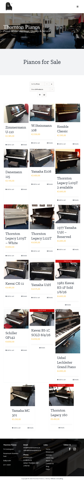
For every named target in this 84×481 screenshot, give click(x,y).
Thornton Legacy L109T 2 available (67, 182)
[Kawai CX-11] (16, 269)
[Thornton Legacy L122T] (42, 216)
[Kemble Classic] (67, 113)
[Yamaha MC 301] (22, 395)
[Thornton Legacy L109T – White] (16, 216)
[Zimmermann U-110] (16, 113)
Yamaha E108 (41, 171)
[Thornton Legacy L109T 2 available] (67, 161)
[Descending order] (52, 84)
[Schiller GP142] (16, 319)
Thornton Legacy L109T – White (15, 238)
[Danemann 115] (16, 158)
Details (25, 145)
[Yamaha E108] (42, 158)
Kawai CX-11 (14, 283)
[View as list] (44, 95)
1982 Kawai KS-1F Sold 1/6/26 (65, 287)
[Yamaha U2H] (42, 270)
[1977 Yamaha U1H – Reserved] (67, 213)
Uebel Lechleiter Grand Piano (66, 362)
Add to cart (10, 145)
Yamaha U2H (41, 285)
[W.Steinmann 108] (42, 112)
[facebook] (69, 449)
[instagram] (74, 449)
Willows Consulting (57, 479)
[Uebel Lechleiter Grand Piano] (67, 331)
